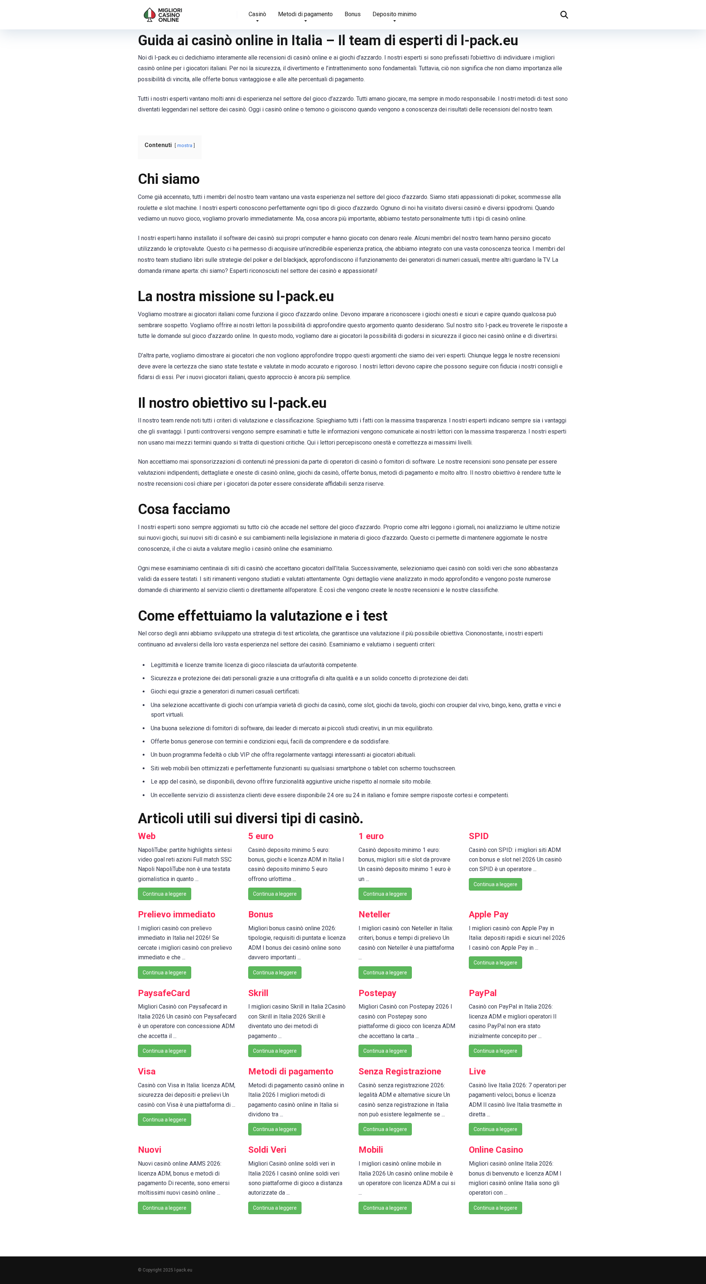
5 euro (261, 836)
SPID (479, 836)
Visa (147, 1071)
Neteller (375, 914)
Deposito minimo (394, 14)
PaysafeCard (164, 993)
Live (477, 1071)
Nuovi (149, 1150)
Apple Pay (489, 914)
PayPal (483, 993)
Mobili (371, 1150)
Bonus (353, 14)
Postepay (377, 993)
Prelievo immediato (176, 914)
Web (147, 836)
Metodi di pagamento (305, 14)
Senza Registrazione (400, 1071)
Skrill (258, 993)
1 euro (371, 836)
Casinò (257, 14)
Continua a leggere (164, 894)
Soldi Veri (267, 1150)
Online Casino (496, 1150)
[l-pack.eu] (163, 12)
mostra (184, 145)
